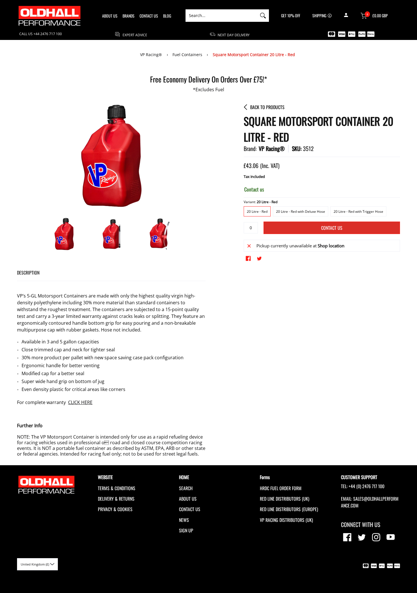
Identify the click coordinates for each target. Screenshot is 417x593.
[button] (346, 15)
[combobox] (221, 15)
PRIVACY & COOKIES (115, 509)
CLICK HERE (80, 402)
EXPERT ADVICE (134, 34)
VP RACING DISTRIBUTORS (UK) (286, 520)
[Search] (263, 15)
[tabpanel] (111, 369)
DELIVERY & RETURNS (116, 498)
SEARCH (186, 488)
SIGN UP (186, 530)
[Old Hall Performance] (49, 15)
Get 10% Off (290, 15)
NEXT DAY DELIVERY (233, 34)
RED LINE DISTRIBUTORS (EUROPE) (289, 509)
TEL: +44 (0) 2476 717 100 (362, 486)
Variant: (260, 201)
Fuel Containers (187, 54)
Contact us (331, 227)
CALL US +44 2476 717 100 (40, 34)
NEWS (184, 520)
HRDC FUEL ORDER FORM (281, 488)
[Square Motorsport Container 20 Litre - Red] (64, 234)
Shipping (319, 15)
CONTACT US (189, 509)
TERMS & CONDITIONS (116, 488)
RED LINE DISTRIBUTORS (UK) (284, 498)
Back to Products (267, 107)
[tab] (28, 272)
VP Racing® (151, 54)
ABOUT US (188, 498)
